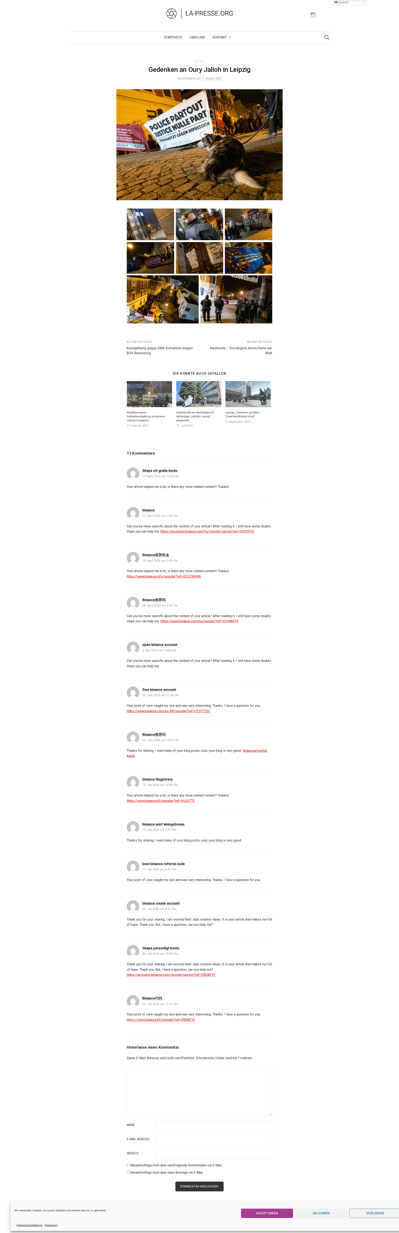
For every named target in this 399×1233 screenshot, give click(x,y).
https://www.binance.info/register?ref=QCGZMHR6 (164, 576)
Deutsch (343, 2)
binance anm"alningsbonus (163, 824)
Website (133, 1153)
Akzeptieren (267, 1213)
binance (148, 510)
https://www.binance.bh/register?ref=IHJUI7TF (161, 801)
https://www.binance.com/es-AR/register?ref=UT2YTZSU (168, 711)
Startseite (173, 37)
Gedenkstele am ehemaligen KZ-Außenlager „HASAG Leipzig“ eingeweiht (195, 416)
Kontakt (220, 37)
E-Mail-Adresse (138, 1139)
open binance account (159, 645)
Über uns (197, 37)
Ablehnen (321, 1213)
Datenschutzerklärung (29, 1225)
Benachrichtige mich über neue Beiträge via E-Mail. (166, 1173)
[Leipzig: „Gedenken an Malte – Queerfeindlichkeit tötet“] (248, 394)
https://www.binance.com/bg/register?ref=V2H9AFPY (199, 621)
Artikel (199, 61)
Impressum (51, 1225)
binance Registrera (157, 779)
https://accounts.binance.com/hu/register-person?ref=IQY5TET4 (207, 531)
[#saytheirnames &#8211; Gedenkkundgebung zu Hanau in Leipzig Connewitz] (149, 394)
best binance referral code (163, 864)
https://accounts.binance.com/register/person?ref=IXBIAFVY (171, 975)
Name (131, 1125)
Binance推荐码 (154, 600)
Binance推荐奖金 (155, 555)
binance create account (161, 903)
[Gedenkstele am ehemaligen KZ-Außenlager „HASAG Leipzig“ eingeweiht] (199, 394)
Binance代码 (152, 998)
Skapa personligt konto (160, 948)
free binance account (159, 689)
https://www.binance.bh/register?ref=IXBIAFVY (161, 1020)
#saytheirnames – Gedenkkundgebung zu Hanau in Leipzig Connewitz (146, 416)
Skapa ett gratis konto (160, 471)
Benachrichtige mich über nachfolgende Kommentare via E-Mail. (176, 1165)
